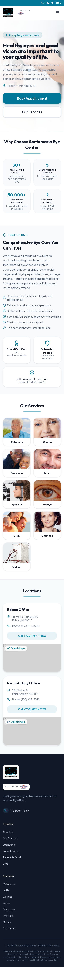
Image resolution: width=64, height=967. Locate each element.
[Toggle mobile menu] (57, 12)
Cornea (7, 896)
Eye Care (8, 915)
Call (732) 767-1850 (32, 635)
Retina (6, 903)
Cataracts (9, 884)
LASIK (6, 890)
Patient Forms (11, 851)
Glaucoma (9, 909)
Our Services (32, 112)
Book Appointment (32, 98)
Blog (6, 863)
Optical (7, 922)
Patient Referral (12, 857)
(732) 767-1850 (20, 810)
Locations (9, 844)
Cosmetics (9, 928)
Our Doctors (10, 838)
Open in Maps (18, 648)
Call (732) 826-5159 (32, 709)
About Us (8, 832)
